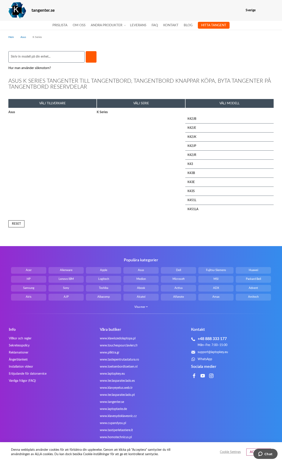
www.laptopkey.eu (112, 373)
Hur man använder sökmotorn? (29, 68)
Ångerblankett (18, 359)
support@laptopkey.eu (213, 352)
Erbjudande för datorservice (27, 373)
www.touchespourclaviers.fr (119, 345)
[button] (271, 10)
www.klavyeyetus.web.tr (116, 387)
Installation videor (21, 366)
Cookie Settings (230, 452)
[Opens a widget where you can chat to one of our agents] (265, 454)
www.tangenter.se (112, 402)
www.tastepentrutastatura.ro (119, 359)
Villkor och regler (20, 338)
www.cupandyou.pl (113, 423)
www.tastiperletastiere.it (116, 430)
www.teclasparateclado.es (117, 380)
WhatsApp (205, 359)
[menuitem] (60, 25)
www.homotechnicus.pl (116, 437)
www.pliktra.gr (109, 352)
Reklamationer (18, 352)
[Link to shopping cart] (262, 10)
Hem (11, 37)
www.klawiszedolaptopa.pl (117, 338)
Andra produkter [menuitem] (106, 25)
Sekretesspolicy (19, 345)
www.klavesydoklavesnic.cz (118, 416)
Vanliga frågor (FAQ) (22, 380)
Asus (23, 37)
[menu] (141, 25)
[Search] (91, 57)
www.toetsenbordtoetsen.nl (118, 366)
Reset (16, 223)
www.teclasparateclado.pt (117, 395)
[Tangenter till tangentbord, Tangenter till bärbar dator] (17, 10)
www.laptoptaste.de (113, 409)
